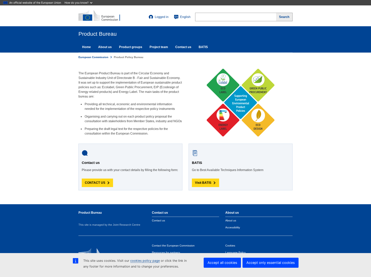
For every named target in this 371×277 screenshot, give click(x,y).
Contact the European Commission (173, 245)
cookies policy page (145, 261)
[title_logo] (101, 16)
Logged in (161, 17)
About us (105, 47)
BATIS (203, 47)
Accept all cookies (222, 263)
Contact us (183, 47)
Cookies (230, 245)
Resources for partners (166, 252)
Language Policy (235, 252)
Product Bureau (90, 212)
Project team (159, 47)
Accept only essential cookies (270, 263)
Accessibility (232, 227)
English (183, 17)
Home (86, 47)
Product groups (130, 47)
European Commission (93, 57)
